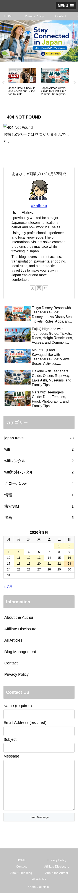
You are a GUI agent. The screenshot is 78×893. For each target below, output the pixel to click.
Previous (3, 83)
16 (69, 557)
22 (59, 563)
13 (39, 557)
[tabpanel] (22, 82)
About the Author (18, 617)
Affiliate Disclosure (20, 629)
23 (69, 563)
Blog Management (20, 652)
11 (18, 557)
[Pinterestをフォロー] (45, 288)
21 (49, 563)
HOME (21, 860)
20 (39, 563)
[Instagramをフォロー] (39, 288)
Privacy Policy (16, 674)
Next (75, 83)
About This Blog (21, 873)
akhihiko (39, 206)
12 (29, 557)
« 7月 (8, 586)
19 (29, 563)
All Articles (13, 640)
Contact (11, 663)
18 (19, 563)
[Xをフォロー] (33, 288)
